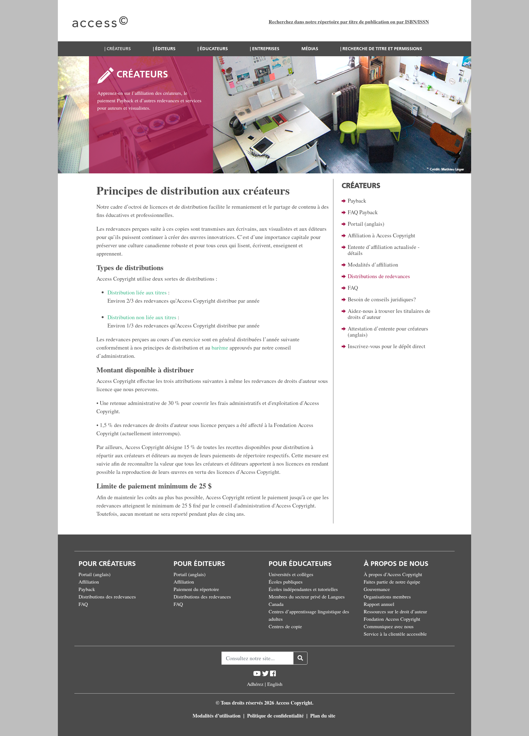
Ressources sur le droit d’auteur (395, 611)
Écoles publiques (286, 581)
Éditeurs (165, 48)
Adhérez (255, 684)
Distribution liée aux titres (137, 292)
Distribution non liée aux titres (141, 317)
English (274, 684)
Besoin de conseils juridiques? (382, 299)
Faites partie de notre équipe (392, 581)
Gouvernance (377, 589)
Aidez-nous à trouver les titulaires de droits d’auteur (389, 314)
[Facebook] (273, 673)
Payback (357, 200)
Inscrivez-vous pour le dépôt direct (386, 346)
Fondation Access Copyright (392, 619)
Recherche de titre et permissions (382, 48)
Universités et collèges (291, 574)
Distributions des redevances (107, 596)
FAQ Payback (363, 212)
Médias (309, 48)
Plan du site (322, 715)
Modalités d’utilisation (217, 715)
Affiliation (89, 581)
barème (220, 347)
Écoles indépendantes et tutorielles (303, 589)
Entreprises (265, 48)
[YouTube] (257, 673)
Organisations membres (387, 596)
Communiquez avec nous (389, 626)
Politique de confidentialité (276, 715)
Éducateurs (214, 48)
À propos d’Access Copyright (393, 574)
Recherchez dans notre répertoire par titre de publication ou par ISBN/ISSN (349, 21)
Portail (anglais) (366, 223)
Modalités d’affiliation (373, 264)
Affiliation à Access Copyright (381, 235)
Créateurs (119, 48)
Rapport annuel (379, 604)
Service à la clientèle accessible (395, 633)
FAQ (353, 287)
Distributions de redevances (379, 276)
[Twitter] (265, 673)
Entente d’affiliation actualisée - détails (384, 250)
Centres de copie (285, 626)
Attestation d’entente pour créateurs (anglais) (388, 331)
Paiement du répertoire (196, 589)
